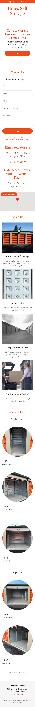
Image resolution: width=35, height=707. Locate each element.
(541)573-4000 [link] (18, 162)
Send (17, 131)
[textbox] (17, 85)
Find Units (17, 53)
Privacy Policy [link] (10, 139)
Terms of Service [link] (20, 139)
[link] (17, 10)
